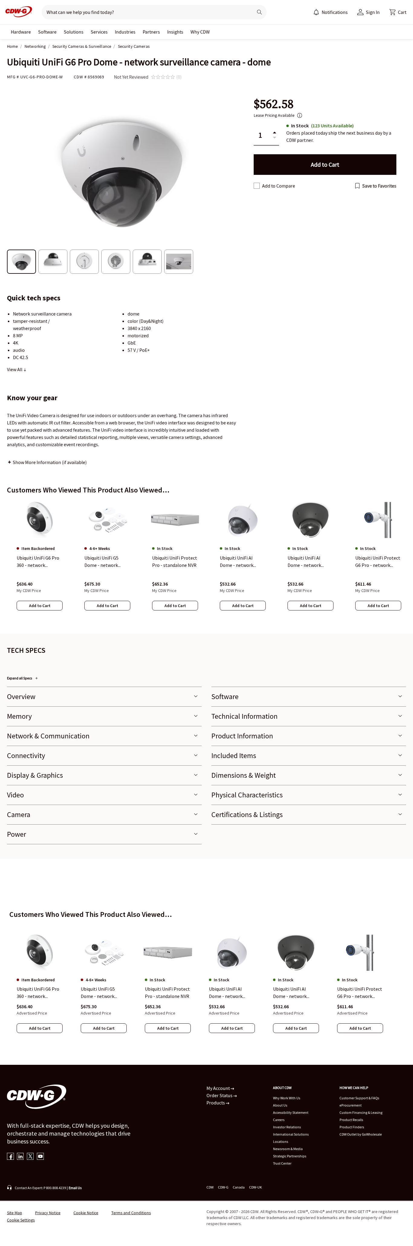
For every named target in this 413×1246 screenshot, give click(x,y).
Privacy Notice (47, 1212)
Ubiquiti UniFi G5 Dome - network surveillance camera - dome (103, 993)
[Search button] (259, 12)
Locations (280, 1141)
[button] (398, 12)
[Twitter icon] (30, 1157)
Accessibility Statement (290, 1112)
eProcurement (351, 1105)
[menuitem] (316, 12)
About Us (280, 1105)
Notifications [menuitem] (335, 12)
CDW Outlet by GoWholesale (361, 1134)
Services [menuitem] (99, 32)
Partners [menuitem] (151, 32)
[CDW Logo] (17, 12)
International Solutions (291, 1134)
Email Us (75, 1187)
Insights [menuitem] (175, 32)
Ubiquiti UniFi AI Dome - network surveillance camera (229, 993)
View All (15, 369)
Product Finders (352, 1127)
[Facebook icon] (10, 1157)
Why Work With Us (286, 1098)
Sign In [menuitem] (373, 12)
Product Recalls (351, 1119)
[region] (206, 561)
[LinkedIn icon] (20, 1157)
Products (216, 1103)
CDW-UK (255, 1187)
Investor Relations (287, 1127)
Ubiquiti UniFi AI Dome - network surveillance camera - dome (295, 993)
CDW (210, 1187)
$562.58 (274, 104)
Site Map (14, 1212)
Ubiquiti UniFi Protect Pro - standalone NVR (167, 992)
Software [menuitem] (47, 32)
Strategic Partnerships (289, 1156)
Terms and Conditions (131, 1212)
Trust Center (282, 1163)
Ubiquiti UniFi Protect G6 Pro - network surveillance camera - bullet (359, 993)
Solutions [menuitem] (73, 32)
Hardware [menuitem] (21, 32)
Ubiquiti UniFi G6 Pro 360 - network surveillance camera (38, 993)
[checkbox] (257, 186)
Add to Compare (278, 186)
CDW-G (223, 1187)
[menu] (330, 12)
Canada (239, 1187)
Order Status (220, 1095)
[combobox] (145, 12)
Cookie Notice (85, 1212)
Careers (279, 1119)
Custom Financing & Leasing (361, 1112)
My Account (219, 1088)
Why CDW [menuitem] (200, 32)
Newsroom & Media (288, 1148)
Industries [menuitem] (125, 32)
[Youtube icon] (40, 1157)
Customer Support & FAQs (359, 1098)
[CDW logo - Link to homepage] (17, 12)
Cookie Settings (21, 1220)
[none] (20, 32)
